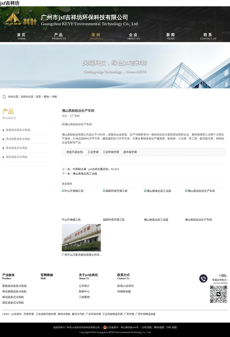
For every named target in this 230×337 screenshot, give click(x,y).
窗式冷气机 (78, 314)
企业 (133, 36)
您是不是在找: (74, 152)
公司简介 (84, 285)
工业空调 (93, 152)
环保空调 (29, 314)
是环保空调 (130, 152)
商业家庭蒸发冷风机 (18, 138)
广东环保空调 (93, 314)
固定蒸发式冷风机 (16, 156)
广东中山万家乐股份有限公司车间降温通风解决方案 (93, 254)
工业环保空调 (111, 152)
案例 (96, 36)
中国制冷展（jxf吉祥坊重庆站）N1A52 (96, 169)
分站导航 (147, 327)
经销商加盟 (124, 291)
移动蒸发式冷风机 (16, 147)
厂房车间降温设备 (145, 314)
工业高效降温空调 (112, 314)
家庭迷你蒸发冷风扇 (18, 129)
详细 (54, 96)
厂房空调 (129, 314)
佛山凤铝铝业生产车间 (198, 219)
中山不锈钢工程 (71, 219)
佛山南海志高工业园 (85, 173)
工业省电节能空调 (46, 314)
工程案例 (84, 297)
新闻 (171, 36)
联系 (208, 36)
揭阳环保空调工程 (114, 219)
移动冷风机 (64, 314)
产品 (59, 36)
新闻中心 (84, 291)
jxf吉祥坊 (10, 3)
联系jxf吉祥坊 (125, 285)
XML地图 (171, 327)
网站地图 (159, 327)
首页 (21, 36)
